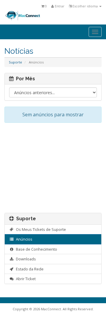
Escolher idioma (85, 6)
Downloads (25, 259)
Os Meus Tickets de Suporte (40, 229)
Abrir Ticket (25, 278)
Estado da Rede (29, 269)
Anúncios (23, 239)
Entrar (59, 6)
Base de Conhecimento (35, 249)
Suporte (15, 62)
